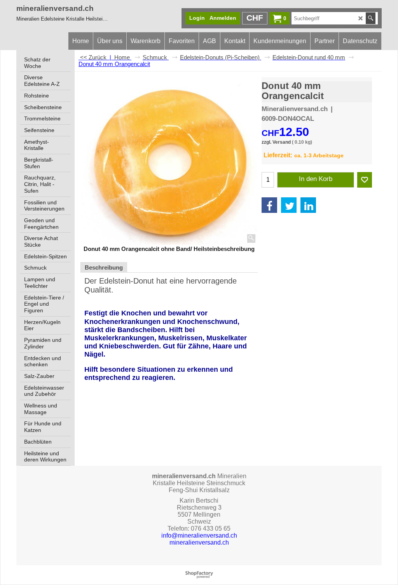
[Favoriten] (364, 179)
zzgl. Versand (276, 142)
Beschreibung (104, 267)
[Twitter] (289, 205)
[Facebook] (269, 205)
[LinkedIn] (308, 205)
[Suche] (370, 18)
